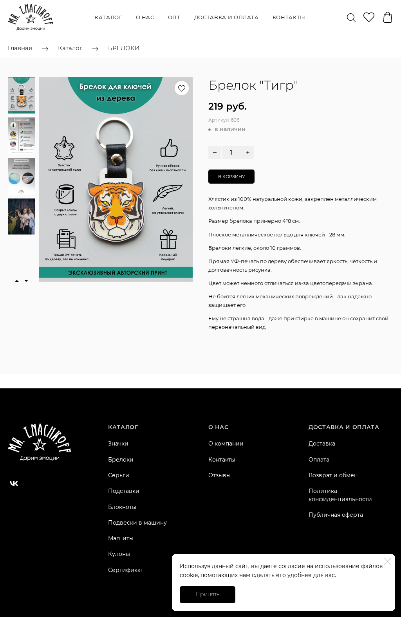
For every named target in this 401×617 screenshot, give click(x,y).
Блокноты (122, 507)
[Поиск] (351, 17)
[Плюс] (247, 152)
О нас (145, 17)
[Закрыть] (387, 561)
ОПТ (174, 17)
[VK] (14, 483)
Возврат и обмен (333, 475)
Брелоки (121, 459)
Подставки (123, 490)
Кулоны (119, 553)
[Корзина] (387, 17)
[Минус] (214, 152)
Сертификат (125, 570)
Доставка (322, 443)
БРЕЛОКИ (123, 48)
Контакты (289, 17)
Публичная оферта (336, 514)
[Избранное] (368, 17)
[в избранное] (182, 88)
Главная (20, 48)
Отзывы (219, 475)
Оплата (319, 459)
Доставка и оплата (226, 17)
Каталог (108, 17)
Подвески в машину (137, 522)
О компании (226, 443)
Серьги (118, 475)
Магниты (121, 538)
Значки (118, 443)
